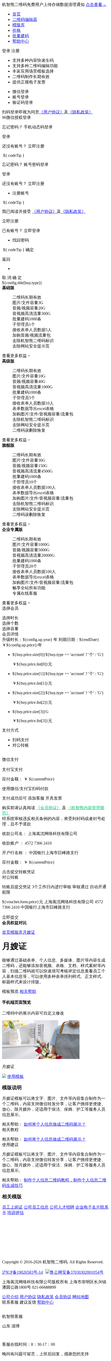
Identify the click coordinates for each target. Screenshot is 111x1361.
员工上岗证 (12, 1207)
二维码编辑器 (24, 19)
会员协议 (63, 1297)
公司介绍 (10, 1297)
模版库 (18, 25)
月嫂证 (29, 932)
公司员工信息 (36, 1207)
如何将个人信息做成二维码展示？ (55, 1124)
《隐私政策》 (80, 112)
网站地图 (80, 1297)
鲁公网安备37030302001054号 (77, 1272)
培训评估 (15, 1212)
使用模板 (15, 1076)
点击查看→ (96, 4)
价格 (16, 30)
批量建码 (20, 36)
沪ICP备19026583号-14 (22, 1272)
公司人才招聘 (62, 1207)
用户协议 (28, 1297)
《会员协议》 (48, 808)
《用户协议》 (51, 112)
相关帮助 (28, 991)
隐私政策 (45, 1297)
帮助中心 (20, 41)
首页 (16, 14)
